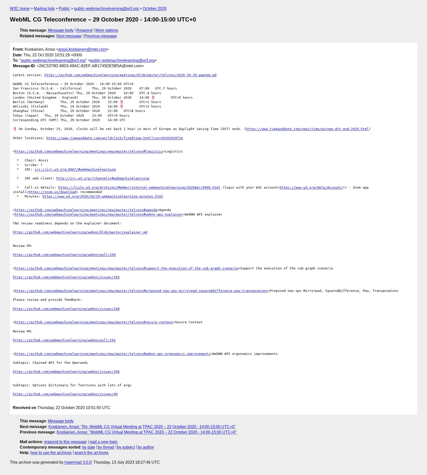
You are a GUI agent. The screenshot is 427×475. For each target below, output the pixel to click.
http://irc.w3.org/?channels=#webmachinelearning (102, 178)
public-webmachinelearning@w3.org (106, 8)
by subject (126, 447)
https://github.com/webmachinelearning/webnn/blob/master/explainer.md (80, 232)
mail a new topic (103, 442)
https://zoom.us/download (52, 192)
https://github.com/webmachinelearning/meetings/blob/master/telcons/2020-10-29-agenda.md (130, 75)
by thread (106, 447)
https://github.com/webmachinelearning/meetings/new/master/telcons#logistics (89, 151)
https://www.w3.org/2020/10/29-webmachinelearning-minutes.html (103, 196)
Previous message (100, 36)
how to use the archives (51, 453)
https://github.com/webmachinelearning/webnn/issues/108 (66, 309)
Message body (61, 30)
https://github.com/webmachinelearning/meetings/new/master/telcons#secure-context (94, 322)
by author (146, 447)
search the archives (91, 453)
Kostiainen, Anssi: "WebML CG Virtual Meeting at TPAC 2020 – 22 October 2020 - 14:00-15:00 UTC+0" (147, 432)
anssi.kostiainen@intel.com (82, 49)
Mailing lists (44, 8)
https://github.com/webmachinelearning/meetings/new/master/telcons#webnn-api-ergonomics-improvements (113, 354)
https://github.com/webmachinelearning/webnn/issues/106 (66, 371)
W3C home (20, 8)
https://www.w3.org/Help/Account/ (311, 187)
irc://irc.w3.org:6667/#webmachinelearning (75, 169)
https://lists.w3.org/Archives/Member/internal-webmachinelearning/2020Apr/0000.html (139, 187)
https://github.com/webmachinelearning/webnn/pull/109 (64, 255)
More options (106, 30)
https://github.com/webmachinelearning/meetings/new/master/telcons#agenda (86, 210)
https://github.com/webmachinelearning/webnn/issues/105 (66, 277)
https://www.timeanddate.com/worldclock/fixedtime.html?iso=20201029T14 (114, 138)
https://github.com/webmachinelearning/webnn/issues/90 (65, 394)
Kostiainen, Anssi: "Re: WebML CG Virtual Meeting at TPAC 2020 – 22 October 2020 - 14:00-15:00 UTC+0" (142, 427)
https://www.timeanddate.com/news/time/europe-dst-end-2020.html (307, 129)
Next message (69, 36)
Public (64, 8)
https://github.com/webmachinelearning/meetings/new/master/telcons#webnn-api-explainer (99, 214)
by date (88, 447)
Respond (84, 30)
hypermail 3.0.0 (77, 462)
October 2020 (155, 8)
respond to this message (65, 442)
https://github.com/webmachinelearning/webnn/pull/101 (64, 340)
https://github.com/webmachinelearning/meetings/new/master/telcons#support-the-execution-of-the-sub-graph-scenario (126, 268)
